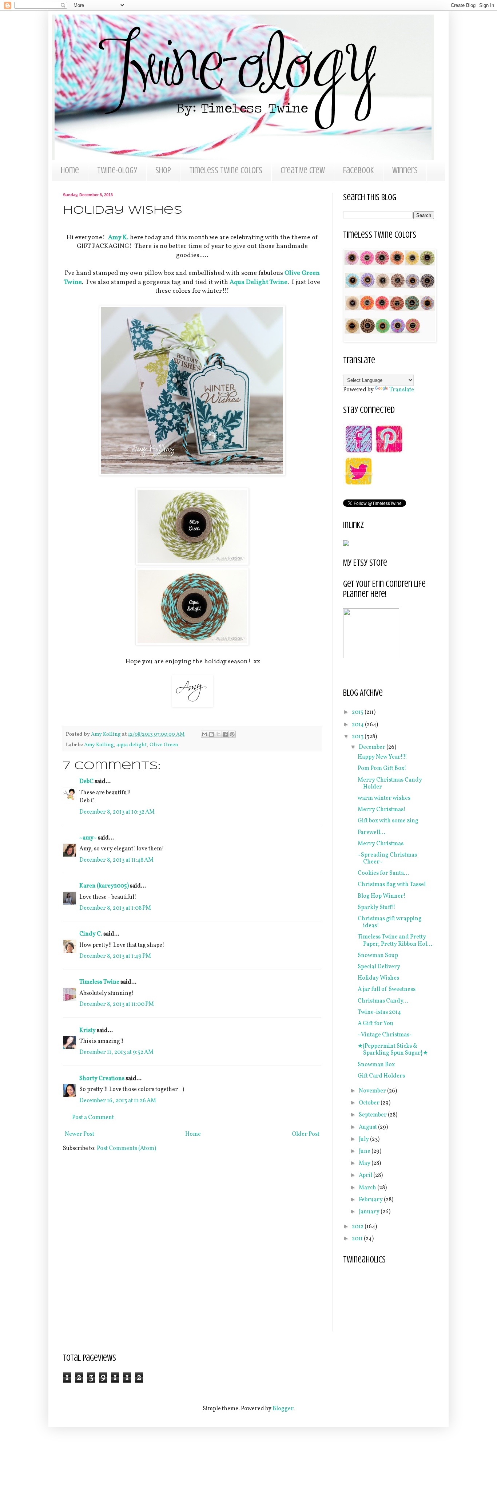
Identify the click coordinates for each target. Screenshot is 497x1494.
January (370, 1212)
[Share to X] (218, 734)
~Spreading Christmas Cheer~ (387, 858)
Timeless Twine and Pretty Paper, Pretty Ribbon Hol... (395, 940)
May (365, 1163)
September (373, 1115)
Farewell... (371, 833)
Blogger (283, 1409)
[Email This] (204, 734)
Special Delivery (379, 967)
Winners (405, 170)
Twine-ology (117, 170)
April (366, 1175)
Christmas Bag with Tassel (392, 885)
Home (70, 170)
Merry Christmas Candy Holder (390, 783)
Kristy (87, 1031)
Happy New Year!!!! (382, 757)
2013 (358, 737)
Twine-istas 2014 (379, 1012)
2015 (358, 712)
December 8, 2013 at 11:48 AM (116, 860)
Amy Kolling (99, 744)
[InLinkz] (346, 543)
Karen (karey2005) (104, 886)
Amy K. (118, 237)
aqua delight (131, 744)
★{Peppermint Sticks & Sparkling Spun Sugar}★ (393, 1049)
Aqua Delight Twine (258, 282)
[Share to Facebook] (225, 734)
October (370, 1103)
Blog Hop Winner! (382, 896)
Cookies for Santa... (383, 873)
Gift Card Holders (381, 1076)
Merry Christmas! (382, 810)
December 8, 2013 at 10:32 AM (117, 812)
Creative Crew (303, 170)
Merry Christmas (380, 844)
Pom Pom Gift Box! (382, 768)
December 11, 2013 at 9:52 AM (116, 1052)
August (368, 1127)
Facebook (358, 170)
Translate (401, 390)
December (372, 747)
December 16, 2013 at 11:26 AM (117, 1101)
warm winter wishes (384, 798)
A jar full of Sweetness (387, 989)
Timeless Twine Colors (225, 170)
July (364, 1139)
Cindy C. (90, 934)
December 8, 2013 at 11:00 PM (116, 1004)
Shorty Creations (101, 1079)
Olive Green (164, 744)
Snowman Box (376, 1065)
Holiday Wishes (378, 978)
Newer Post (79, 1134)
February (371, 1200)
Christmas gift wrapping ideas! (390, 922)
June (365, 1151)
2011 (358, 1239)
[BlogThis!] (211, 734)
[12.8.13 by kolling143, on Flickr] (192, 474)
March (368, 1188)
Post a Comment (93, 1118)
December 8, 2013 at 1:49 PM (115, 956)
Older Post (305, 1134)
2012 (358, 1227)
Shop (163, 170)
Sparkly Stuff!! (376, 908)
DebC (86, 782)
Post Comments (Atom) (126, 1149)
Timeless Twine (99, 982)
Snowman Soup (378, 956)
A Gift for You (375, 1024)
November (373, 1091)
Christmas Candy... (383, 1001)
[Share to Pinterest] (232, 734)
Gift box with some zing (388, 821)
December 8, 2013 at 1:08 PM (115, 908)
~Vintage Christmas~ (385, 1035)
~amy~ (88, 838)
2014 (358, 725)
